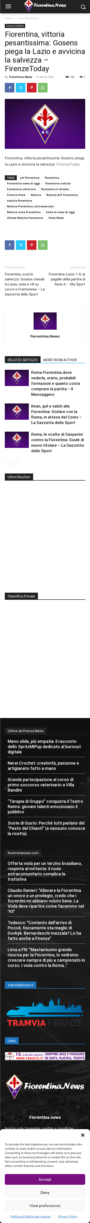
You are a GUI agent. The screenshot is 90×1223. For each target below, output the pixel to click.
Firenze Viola (16, 195)
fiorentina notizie (58, 183)
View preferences (45, 1205)
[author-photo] (45, 329)
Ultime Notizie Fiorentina (25, 218)
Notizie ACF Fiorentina (62, 195)
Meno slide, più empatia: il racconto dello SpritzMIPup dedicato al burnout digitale (44, 746)
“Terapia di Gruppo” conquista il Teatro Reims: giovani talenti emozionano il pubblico (45, 806)
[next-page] (15, 463)
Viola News (56, 218)
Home (9, 18)
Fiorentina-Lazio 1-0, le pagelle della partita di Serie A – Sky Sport (67, 279)
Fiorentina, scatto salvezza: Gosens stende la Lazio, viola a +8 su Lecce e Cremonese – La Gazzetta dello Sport (25, 284)
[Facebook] (9, 87)
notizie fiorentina (19, 200)
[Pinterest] (31, 87)
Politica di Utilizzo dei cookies (30, 1216)
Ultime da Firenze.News (26, 731)
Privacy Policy (68, 1216)
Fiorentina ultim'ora (21, 189)
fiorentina (52, 177)
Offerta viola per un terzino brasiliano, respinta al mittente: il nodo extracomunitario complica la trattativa (45, 871)
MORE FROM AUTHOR (60, 360)
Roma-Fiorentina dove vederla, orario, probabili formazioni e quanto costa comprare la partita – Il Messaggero (55, 383)
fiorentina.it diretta (55, 189)
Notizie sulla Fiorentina (24, 212)
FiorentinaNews (28, 18)
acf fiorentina (30, 177)
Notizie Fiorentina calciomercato (30, 206)
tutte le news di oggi (60, 212)
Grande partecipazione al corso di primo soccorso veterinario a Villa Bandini (41, 785)
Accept (45, 1179)
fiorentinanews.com (23, 853)
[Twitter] (20, 87)
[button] (82, 1135)
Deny (45, 1192)
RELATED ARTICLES (23, 360)
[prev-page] (8, 463)
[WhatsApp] (43, 87)
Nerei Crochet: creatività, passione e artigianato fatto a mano (43, 766)
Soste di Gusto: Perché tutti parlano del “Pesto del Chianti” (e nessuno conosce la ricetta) (46, 828)
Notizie (36, 195)
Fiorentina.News (20, 77)
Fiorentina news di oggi (23, 183)
